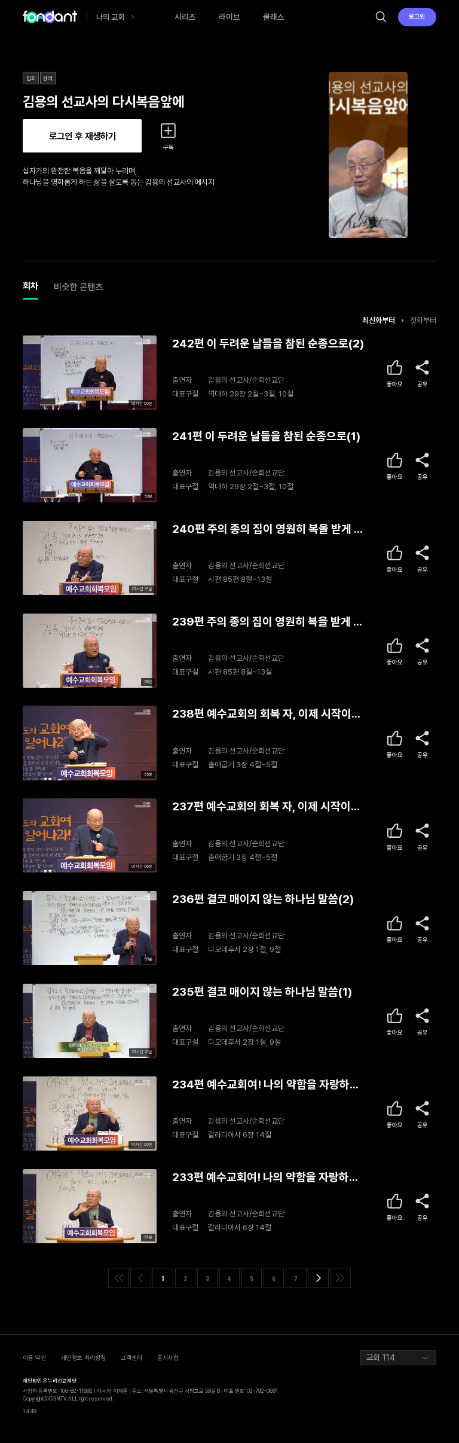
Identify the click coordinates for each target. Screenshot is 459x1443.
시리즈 (185, 17)
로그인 (417, 16)
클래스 (273, 17)
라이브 (229, 17)
